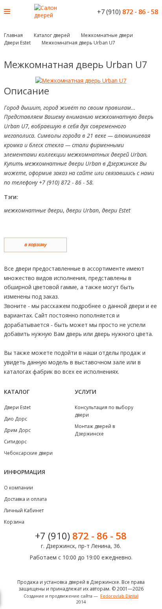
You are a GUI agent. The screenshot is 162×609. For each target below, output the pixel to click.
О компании (18, 487)
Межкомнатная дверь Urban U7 (78, 42)
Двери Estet (17, 42)
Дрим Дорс (17, 430)
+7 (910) (127, 11)
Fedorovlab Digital (119, 596)
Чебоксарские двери (28, 453)
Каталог (16, 391)
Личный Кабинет (24, 510)
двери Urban (82, 210)
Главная (13, 35)
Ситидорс (15, 441)
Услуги (85, 391)
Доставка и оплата (25, 499)
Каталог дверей (52, 35)
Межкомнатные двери (107, 35)
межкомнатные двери (33, 210)
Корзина (14, 522)
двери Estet (116, 210)
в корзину (35, 244)
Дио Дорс (15, 418)
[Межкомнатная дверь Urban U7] (80, 80)
